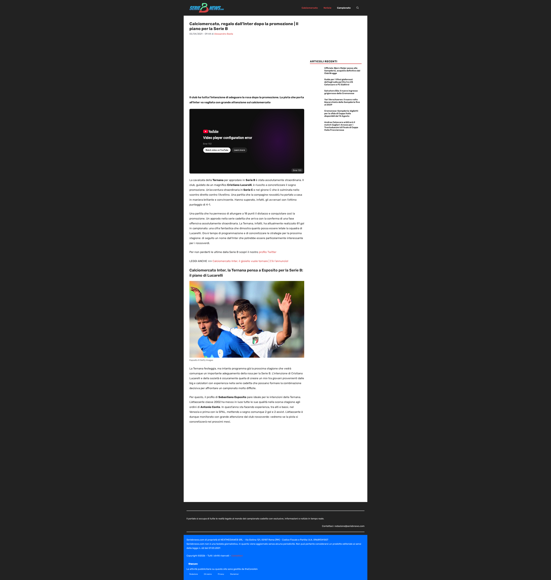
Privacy (221, 574)
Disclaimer (234, 574)
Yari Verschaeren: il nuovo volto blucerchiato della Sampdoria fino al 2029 (342, 102)
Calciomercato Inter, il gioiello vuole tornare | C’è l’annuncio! (250, 261)
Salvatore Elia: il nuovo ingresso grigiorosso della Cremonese (341, 92)
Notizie (327, 7)
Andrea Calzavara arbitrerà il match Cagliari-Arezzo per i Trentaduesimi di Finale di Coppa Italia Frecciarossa (341, 126)
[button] (358, 8)
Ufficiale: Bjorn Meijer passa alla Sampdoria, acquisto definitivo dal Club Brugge (342, 71)
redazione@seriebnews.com (349, 526)
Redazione (193, 574)
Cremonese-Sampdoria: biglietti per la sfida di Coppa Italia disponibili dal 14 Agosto (341, 113)
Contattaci (237, 555)
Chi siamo (208, 574)
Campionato (344, 7)
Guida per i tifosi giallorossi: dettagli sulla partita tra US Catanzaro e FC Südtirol (338, 82)
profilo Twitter (267, 252)
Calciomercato (310, 7)
